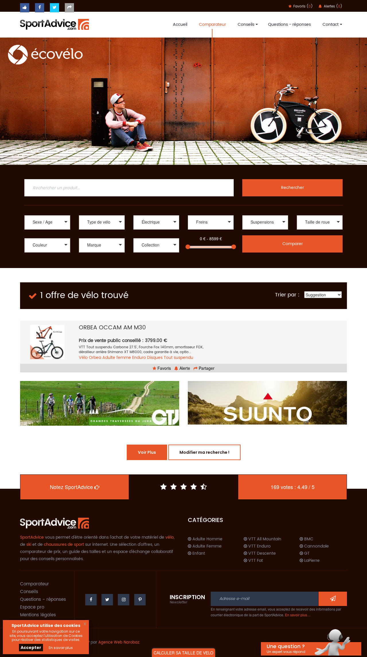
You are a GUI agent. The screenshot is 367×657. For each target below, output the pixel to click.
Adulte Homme (206, 539)
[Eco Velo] (183, 101)
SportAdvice (32, 537)
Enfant (198, 553)
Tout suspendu (178, 357)
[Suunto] (267, 403)
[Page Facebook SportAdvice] (91, 599)
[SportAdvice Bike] (54, 24)
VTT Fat (255, 561)
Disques (155, 357)
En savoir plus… (298, 614)
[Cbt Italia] (102, 259)
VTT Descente (261, 553)
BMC (308, 539)
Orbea (95, 357)
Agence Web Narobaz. (119, 643)
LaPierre (311, 561)
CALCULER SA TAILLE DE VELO (183, 653)
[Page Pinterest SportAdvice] (140, 599)
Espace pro (32, 607)
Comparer (292, 243)
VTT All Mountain (264, 539)
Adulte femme (116, 357)
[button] (47, 222)
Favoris (163, 368)
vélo (169, 537)
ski (28, 544)
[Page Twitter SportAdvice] (107, 599)
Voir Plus (147, 452)
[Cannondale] (102, 253)
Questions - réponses (289, 24)
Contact (331, 24)
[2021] (156, 259)
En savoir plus (61, 647)
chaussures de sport (64, 544)
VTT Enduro (259, 546)
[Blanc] (47, 253)
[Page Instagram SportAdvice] (123, 599)
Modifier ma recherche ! (204, 452)
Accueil (180, 24)
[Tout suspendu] (265, 230)
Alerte (184, 368)
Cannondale (316, 546)
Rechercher (292, 187)
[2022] (156, 253)
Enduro (139, 357)
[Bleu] (47, 259)
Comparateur (212, 24)
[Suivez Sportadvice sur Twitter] (54, 7)
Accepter (31, 647)
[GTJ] (99, 403)
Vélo (83, 357)
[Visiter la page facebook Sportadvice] (39, 7)
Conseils (246, 24)
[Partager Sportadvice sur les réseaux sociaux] (69, 7)
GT (306, 553)
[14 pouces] (320, 230)
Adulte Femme (206, 546)
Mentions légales (38, 615)
